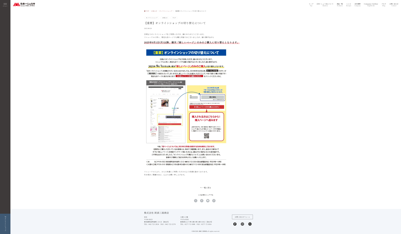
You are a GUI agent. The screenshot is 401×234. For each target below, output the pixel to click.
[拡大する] (225, 51)
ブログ (174, 18)
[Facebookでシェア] (201, 200)
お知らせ (164, 18)
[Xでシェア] (195, 200)
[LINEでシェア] (207, 200)
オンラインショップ (151, 18)
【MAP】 (166, 222)
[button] (214, 200)
